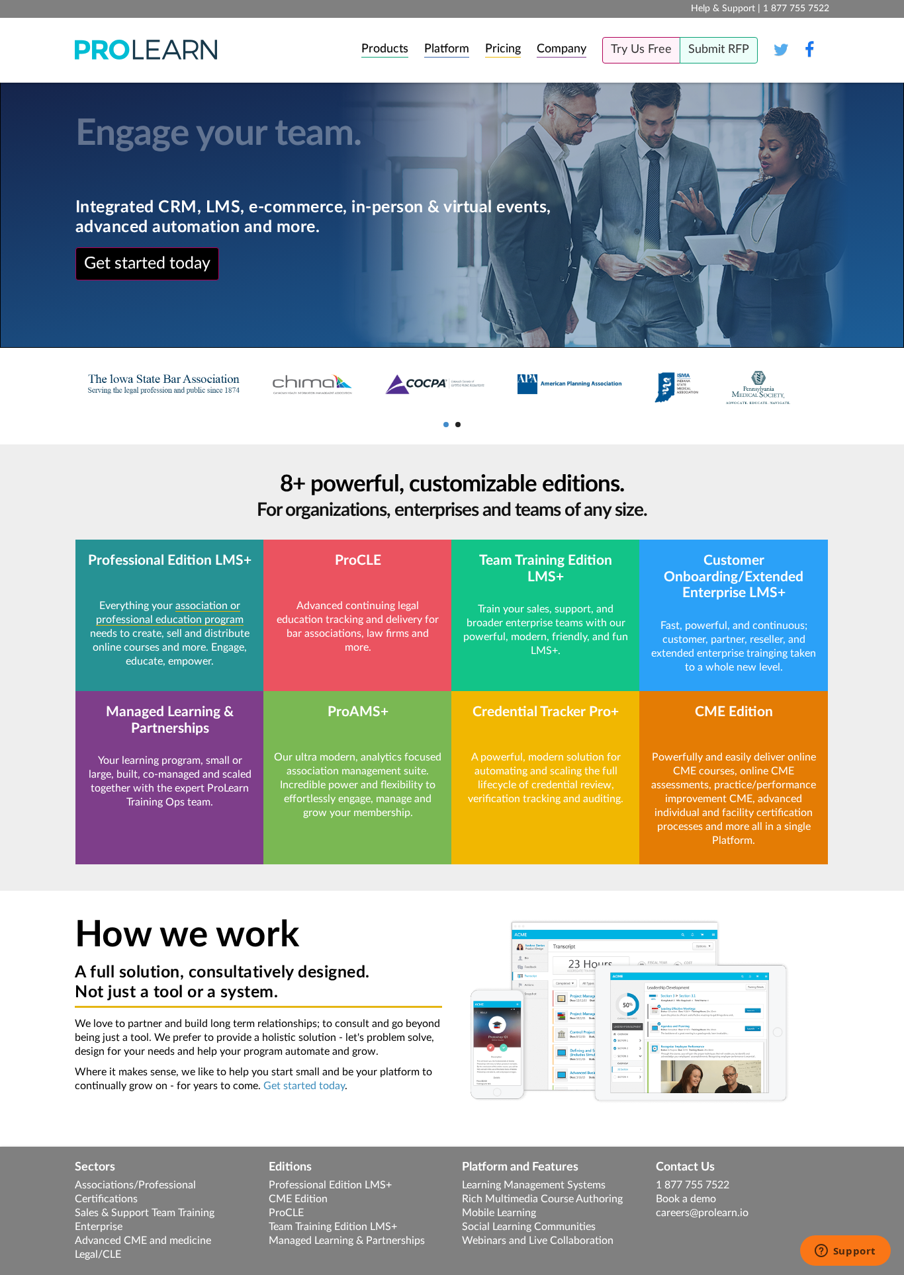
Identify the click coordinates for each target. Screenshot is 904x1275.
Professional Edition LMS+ (330, 1185)
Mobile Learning (499, 1213)
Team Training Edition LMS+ (333, 1226)
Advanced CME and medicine (143, 1240)
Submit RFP (718, 50)
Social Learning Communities (529, 1226)
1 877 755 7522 (692, 1185)
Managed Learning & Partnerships (347, 1240)
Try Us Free (641, 50)
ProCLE (286, 1213)
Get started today (147, 263)
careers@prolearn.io (702, 1213)
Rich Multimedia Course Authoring (542, 1199)
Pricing (503, 49)
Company (561, 49)
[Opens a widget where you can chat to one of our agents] (845, 1251)
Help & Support (723, 8)
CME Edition (298, 1199)
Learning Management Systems (534, 1185)
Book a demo (686, 1199)
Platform (446, 49)
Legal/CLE (98, 1254)
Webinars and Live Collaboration (537, 1240)
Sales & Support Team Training (144, 1213)
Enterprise (98, 1226)
